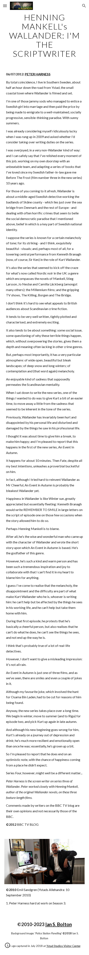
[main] (44, 35)
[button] (5, 5)
